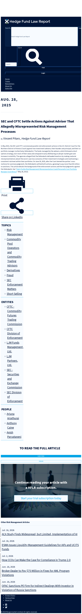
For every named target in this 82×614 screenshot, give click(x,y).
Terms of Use (10, 598)
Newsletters (9, 84)
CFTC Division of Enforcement (15, 333)
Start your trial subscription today (41, 498)
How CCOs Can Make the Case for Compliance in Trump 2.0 (36, 560)
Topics (7, 81)
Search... (8, 28)
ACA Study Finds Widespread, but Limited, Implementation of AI (39, 534)
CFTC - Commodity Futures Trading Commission (14, 315)
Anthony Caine (12, 425)
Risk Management (15, 232)
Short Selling (14, 294)
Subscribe (8, 88)
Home (7, 79)
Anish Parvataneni (14, 434)
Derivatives (13, 270)
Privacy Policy (10, 595)
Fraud (10, 275)
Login (43, 73)
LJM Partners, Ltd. (12, 360)
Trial (43, 68)
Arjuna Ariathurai (13, 416)
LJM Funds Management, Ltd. (15, 347)
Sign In (41, 461)
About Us (8, 86)
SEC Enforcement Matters (15, 284)
